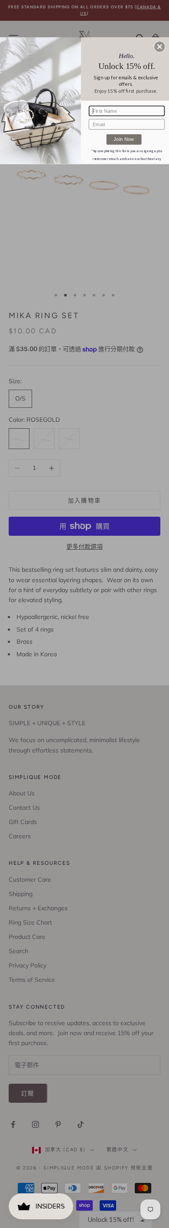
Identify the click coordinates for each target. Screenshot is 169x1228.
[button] (159, 47)
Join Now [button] (124, 139)
